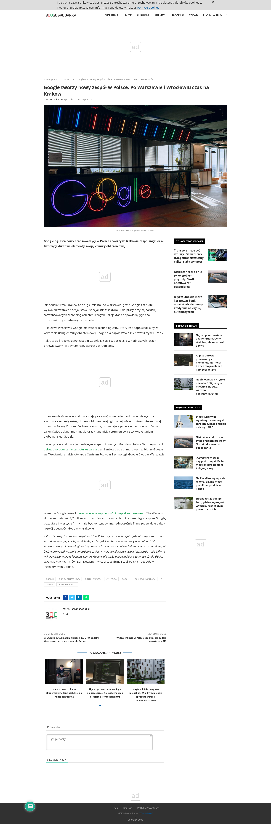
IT (161, 579)
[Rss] (221, 15)
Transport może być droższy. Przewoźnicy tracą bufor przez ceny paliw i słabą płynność (189, 256)
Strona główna (51, 79)
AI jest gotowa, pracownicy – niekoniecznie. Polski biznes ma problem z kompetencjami (105, 693)
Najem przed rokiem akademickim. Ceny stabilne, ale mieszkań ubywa (64, 693)
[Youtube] (217, 15)
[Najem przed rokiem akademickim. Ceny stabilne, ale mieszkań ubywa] (64, 671)
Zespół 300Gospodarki (61, 99)
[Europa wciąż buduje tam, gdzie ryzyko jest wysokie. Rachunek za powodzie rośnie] (183, 503)
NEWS (67, 79)
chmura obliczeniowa (69, 579)
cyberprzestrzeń (93, 579)
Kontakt (127, 807)
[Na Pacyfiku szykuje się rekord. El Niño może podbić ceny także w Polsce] (183, 482)
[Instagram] (210, 15)
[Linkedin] (214, 15)
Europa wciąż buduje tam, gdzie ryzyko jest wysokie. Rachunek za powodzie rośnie (210, 504)
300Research (143, 15)
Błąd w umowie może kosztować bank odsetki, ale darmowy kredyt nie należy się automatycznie (188, 304)
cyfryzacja (111, 579)
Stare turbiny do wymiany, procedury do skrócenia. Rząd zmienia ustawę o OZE (211, 422)
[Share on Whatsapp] (86, 597)
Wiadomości (111, 15)
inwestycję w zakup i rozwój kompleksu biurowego (111, 513)
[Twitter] (207, 15)
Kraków (49, 584)
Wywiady (193, 15)
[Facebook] (203, 15)
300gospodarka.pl (146, 813)
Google (125, 579)
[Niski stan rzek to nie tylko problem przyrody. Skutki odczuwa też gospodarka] (217, 276)
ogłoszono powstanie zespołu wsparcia (70, 449)
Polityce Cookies (148, 7)
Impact (129, 15)
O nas (115, 807)
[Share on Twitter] (72, 597)
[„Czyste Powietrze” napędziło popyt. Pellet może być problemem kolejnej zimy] (183, 462)
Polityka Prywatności (148, 807)
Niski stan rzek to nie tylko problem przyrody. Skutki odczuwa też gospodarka (188, 279)
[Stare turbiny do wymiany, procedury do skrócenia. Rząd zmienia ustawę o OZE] (183, 421)
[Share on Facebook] (65, 597)
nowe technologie (67, 584)
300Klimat (160, 15)
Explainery (178, 15)
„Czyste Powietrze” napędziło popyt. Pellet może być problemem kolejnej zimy (210, 463)
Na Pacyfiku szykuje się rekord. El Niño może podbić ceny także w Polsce (210, 483)
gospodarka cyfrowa (145, 579)
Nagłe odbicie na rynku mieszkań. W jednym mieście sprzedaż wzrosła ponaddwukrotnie (210, 386)
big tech (50, 579)
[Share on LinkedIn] (79, 597)
